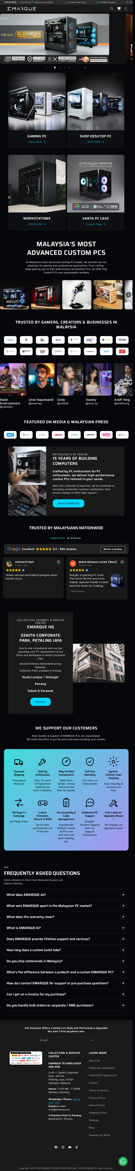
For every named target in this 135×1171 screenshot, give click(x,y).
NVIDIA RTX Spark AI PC (103, 1075)
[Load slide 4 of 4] (69, 67)
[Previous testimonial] (4, 377)
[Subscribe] (92, 1040)
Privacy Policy (97, 1097)
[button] (125, 8)
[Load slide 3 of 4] (64, 67)
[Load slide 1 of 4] (54, 67)
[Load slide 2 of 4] (59, 67)
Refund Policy (97, 1105)
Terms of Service (99, 1090)
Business (25, 2)
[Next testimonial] (129, 377)
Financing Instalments (101, 1068)
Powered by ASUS (99, 1135)
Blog (91, 1127)
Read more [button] (77, 591)
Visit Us (40, 701)
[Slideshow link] (66, 39)
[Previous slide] (46, 67)
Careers (93, 1082)
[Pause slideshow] (86, 67)
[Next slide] (77, 67)
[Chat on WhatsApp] (123, 1161)
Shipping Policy (98, 1112)
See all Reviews (74, 538)
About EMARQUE (68, 503)
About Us (94, 1060)
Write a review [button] (113, 549)
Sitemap (93, 1120)
